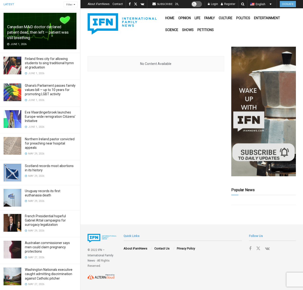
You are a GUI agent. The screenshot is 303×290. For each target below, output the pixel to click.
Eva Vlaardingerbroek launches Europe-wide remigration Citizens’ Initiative (50, 116)
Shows (188, 30)
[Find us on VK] (142, 4)
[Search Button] (242, 4)
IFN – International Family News (100, 255)
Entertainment (267, 18)
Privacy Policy (186, 248)
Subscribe (165, 4)
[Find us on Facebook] (130, 4)
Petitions (205, 30)
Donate (288, 4)
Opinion (184, 18)
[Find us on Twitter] (135, 4)
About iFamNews (99, 4)
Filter (69, 4)
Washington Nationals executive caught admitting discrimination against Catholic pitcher (48, 274)
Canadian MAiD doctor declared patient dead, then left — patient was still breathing (37, 32)
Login (214, 4)
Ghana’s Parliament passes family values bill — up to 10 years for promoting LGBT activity (50, 90)
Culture (225, 18)
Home (169, 18)
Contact (117, 4)
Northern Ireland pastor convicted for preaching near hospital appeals (50, 143)
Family (209, 18)
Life (198, 18)
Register (229, 4)
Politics (243, 18)
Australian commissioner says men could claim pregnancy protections (47, 247)
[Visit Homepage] (122, 24)
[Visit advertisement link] (263, 111)
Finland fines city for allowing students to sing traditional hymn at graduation (49, 63)
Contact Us (161, 248)
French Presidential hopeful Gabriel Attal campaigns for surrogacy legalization (45, 220)
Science (171, 30)
